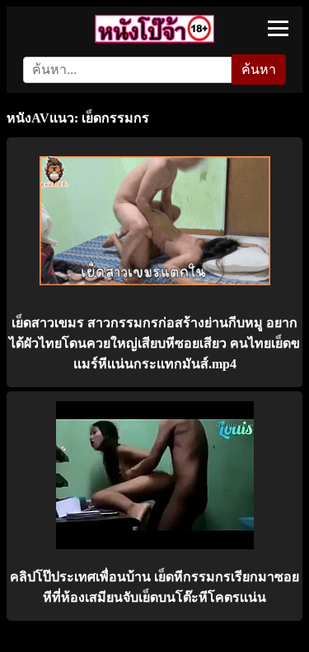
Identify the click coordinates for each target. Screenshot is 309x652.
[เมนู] (278, 28)
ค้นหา (258, 69)
